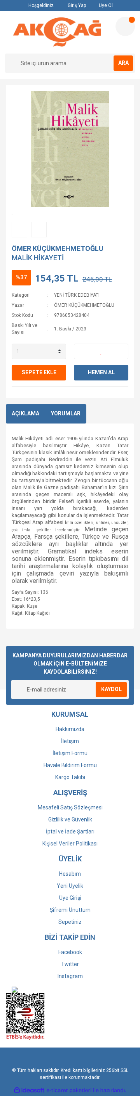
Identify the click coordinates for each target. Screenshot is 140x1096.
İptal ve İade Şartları (70, 831)
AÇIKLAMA (25, 413)
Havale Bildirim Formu (70, 765)
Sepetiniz (70, 922)
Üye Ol (105, 5)
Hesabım (70, 874)
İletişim (70, 741)
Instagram (70, 976)
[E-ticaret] (69, 1090)
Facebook (70, 952)
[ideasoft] (29, 1090)
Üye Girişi (70, 898)
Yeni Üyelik (70, 886)
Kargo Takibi (70, 777)
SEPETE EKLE (39, 372)
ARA (123, 63)
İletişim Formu (70, 753)
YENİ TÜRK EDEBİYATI (77, 295)
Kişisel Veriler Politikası (70, 843)
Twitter (70, 964)
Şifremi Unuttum (70, 910)
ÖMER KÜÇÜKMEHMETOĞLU (57, 248)
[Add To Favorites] (101, 351)
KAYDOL (111, 689)
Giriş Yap (76, 5)
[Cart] (125, 26)
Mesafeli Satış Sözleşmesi (70, 807)
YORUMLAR (65, 413)
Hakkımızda (70, 729)
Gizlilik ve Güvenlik (70, 819)
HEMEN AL (101, 372)
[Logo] (57, 32)
